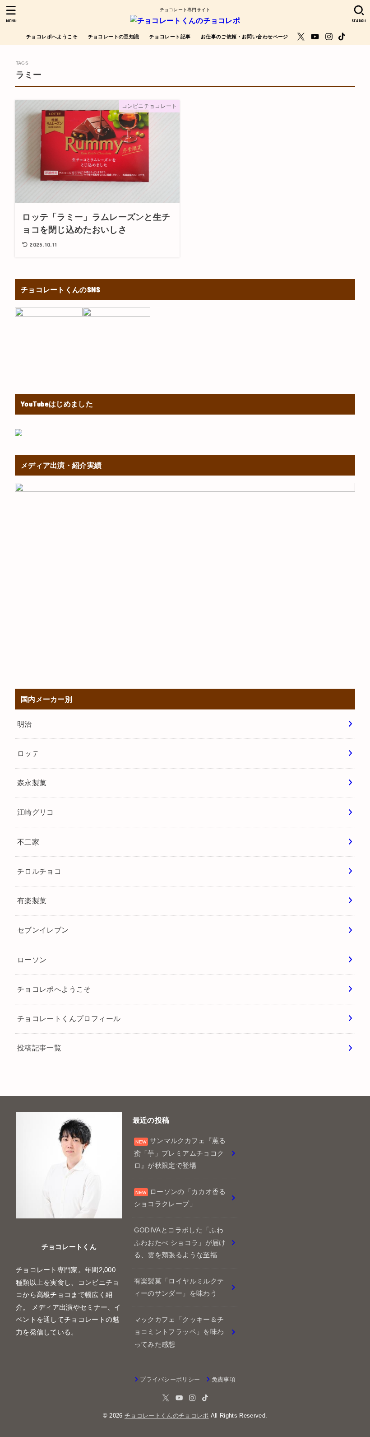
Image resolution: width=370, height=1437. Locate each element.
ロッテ (28, 753)
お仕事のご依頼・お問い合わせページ (244, 36)
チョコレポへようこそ (52, 36)
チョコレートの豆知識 (113, 36)
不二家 (28, 842)
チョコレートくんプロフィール (69, 1018)
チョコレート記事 (169, 36)
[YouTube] (315, 37)
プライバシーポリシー (170, 1379)
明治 (24, 724)
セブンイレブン (43, 930)
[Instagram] (329, 37)
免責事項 (224, 1379)
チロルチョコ (39, 871)
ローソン (32, 960)
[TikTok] (341, 37)
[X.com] (301, 37)
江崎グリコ (35, 812)
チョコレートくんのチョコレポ (167, 1415)
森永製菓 (32, 783)
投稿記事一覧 (39, 1048)
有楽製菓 (32, 900)
